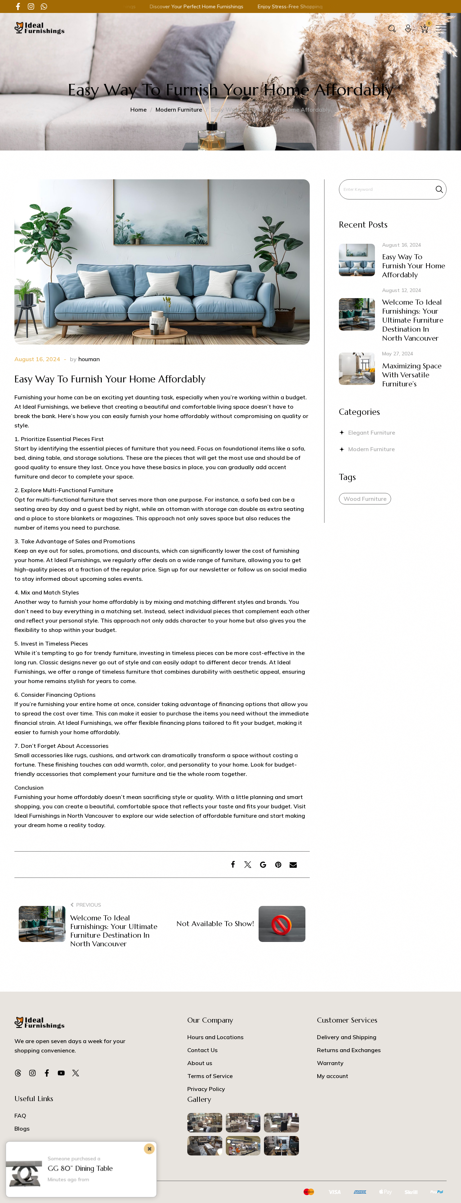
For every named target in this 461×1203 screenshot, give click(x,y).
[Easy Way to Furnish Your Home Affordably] (162, 266)
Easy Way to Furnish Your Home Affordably (413, 265)
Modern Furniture (179, 109)
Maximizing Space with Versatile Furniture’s (412, 375)
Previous (88, 903)
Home (138, 109)
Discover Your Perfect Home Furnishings (156, 6)
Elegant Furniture (371, 432)
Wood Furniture (365, 498)
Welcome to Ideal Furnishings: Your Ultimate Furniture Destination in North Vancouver (113, 931)
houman (89, 359)
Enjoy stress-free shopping (249, 6)
